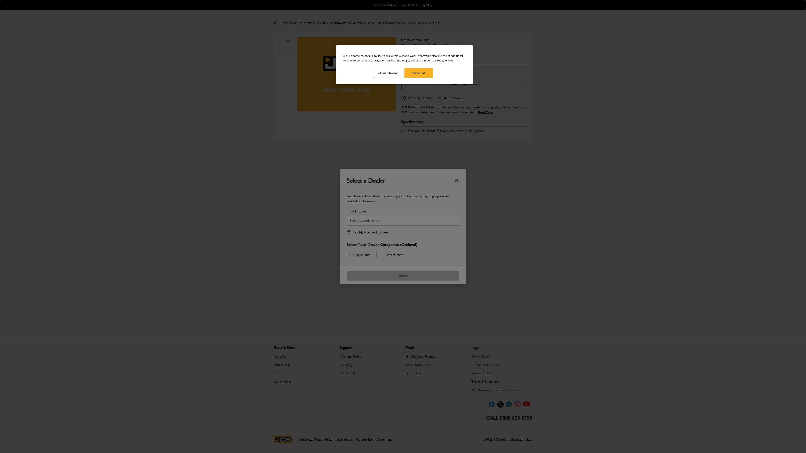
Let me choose (387, 73)
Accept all (418, 73)
